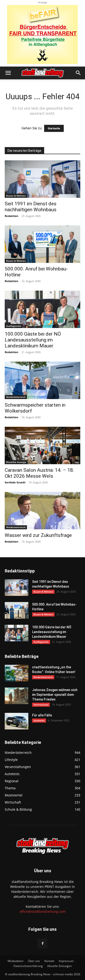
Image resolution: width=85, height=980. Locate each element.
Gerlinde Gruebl (15, 482)
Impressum (66, 961)
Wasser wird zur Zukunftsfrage (38, 535)
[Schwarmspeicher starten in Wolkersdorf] (42, 380)
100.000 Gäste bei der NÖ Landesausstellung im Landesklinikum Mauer (33, 340)
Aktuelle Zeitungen (59, 966)
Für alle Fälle (42, 715)
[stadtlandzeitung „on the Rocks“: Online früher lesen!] (16, 673)
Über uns (34, 961)
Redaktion (11, 216)
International (41, 704)
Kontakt (49, 961)
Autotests (39, 720)
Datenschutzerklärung (28, 966)
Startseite (54, 128)
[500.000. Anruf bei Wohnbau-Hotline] (42, 244)
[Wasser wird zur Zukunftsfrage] (42, 510)
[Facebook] (42, 943)
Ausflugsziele (13, 326)
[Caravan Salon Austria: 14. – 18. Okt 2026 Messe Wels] (42, 445)
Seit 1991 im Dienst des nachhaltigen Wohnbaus (30, 206)
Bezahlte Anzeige (16, 462)
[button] (8, 73)
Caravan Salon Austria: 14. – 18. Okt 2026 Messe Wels (39, 473)
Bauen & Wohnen (16, 195)
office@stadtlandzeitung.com (43, 911)
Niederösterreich (16, 397)
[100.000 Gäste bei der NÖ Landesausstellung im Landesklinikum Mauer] (42, 309)
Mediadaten (15, 961)
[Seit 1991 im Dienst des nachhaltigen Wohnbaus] (42, 179)
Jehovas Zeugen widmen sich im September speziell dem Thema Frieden (54, 694)
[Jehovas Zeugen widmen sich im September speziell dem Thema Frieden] (16, 696)
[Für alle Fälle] (16, 721)
